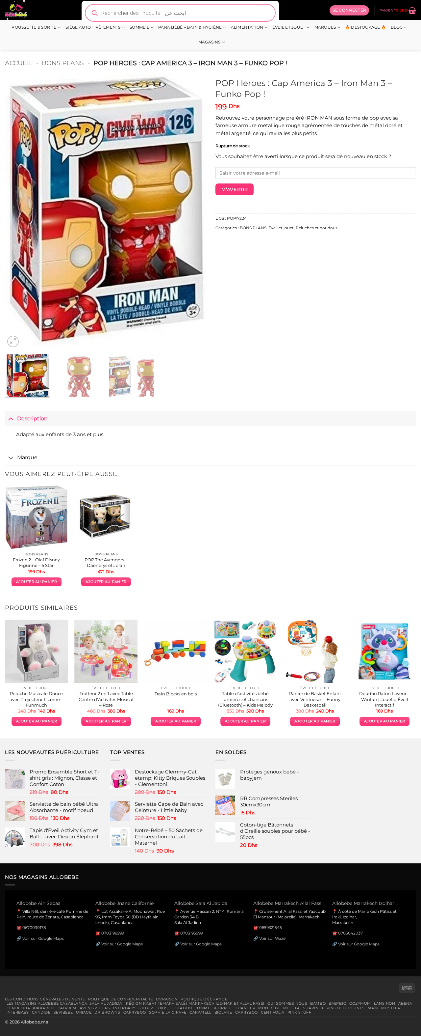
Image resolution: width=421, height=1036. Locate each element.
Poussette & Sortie (34, 27)
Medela (291, 1008)
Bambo (318, 1003)
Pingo (333, 1008)
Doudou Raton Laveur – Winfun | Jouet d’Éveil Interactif (384, 699)
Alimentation (247, 27)
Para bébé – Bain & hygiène (190, 27)
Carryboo (134, 1012)
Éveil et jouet (288, 27)
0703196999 (112, 933)
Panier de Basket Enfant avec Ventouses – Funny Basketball (315, 699)
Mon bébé (269, 1008)
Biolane (223, 1012)
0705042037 (350, 933)
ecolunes (354, 1008)
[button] (349, 10)
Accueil (19, 63)
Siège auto (78, 27)
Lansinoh (384, 1003)
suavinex (313, 1008)
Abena (405, 1003)
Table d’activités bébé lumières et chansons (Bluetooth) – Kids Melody (245, 699)
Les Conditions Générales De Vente (45, 999)
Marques (325, 27)
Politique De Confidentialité (120, 999)
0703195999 (191, 933)
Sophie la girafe (167, 1012)
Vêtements (108, 27)
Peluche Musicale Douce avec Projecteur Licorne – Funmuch (36, 699)
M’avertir (234, 189)
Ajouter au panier (36, 582)
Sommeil (139, 27)
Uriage (83, 1012)
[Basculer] (11, 418)
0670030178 (34, 927)
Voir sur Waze (272, 938)
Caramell (200, 1012)
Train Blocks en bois (176, 693)
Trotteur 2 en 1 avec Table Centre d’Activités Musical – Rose (106, 699)
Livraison (167, 999)
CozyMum (360, 1003)
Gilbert (146, 1008)
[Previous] (17, 211)
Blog (397, 27)
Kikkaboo (44, 1008)
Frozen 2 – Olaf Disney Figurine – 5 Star (36, 562)
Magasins (209, 42)
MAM (373, 1008)
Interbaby (124, 1008)
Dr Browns (107, 1012)
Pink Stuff (299, 1012)
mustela (390, 1008)
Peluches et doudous (316, 228)
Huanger (245, 1008)
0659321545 (270, 927)
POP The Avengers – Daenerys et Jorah (106, 562)
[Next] (193, 211)
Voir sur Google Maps (43, 938)
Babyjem (67, 1008)
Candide (41, 1012)
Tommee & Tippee (213, 1008)
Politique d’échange (204, 999)
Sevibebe (63, 1012)
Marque (27, 457)
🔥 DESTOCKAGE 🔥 (365, 27)
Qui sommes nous (287, 1003)
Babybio (337, 1003)
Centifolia (18, 1008)
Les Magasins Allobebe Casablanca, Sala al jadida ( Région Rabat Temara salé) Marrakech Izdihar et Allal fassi (135, 1003)
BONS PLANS (63, 63)
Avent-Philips (95, 1008)
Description (32, 418)
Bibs (162, 1008)
